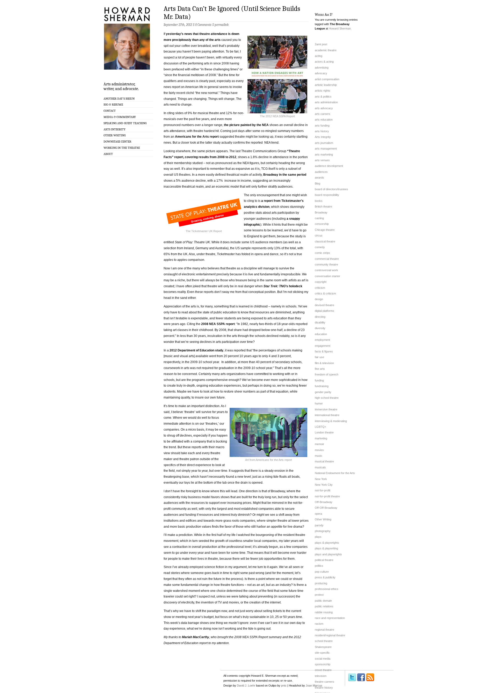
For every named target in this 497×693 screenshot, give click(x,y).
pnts (284, 685)
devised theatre (324, 305)
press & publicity (325, 577)
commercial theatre (327, 258)
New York (321, 479)
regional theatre (324, 629)
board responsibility (327, 194)
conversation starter (327, 276)
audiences (321, 171)
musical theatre (324, 461)
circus (319, 235)
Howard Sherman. (340, 28)
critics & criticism (325, 293)
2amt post (321, 44)
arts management (326, 148)
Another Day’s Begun (119, 98)
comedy (320, 247)
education (321, 334)
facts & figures (324, 351)
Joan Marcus (314, 685)
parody (319, 525)
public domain (323, 600)
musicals (320, 467)
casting (319, 218)
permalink (222, 25)
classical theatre (325, 241)
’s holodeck (283, 286)
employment (322, 339)
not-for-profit (322, 490)
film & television (324, 363)
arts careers (322, 113)
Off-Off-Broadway (326, 507)
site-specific (322, 652)
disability (320, 322)
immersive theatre (326, 409)
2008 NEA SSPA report (218, 324)
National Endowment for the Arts (335, 473)
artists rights (322, 90)
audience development (329, 165)
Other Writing (115, 135)
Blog (317, 183)
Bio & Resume (113, 104)
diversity (320, 328)
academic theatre (326, 50)
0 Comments (203, 25)
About (108, 154)
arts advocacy (324, 108)
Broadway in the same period (284, 174)
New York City (324, 484)
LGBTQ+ (320, 426)
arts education (324, 119)
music (318, 455)
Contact (110, 111)
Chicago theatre (325, 229)
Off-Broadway (323, 502)
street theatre (323, 670)
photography (323, 531)
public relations (324, 606)
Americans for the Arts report (197, 136)
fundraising (321, 386)
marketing (321, 438)
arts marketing (324, 154)
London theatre (324, 432)
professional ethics (326, 589)
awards (319, 177)
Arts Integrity (115, 129)
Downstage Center (117, 141)
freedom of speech (326, 374)
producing (321, 583)
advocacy (321, 73)
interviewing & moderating (331, 421)
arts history (322, 131)
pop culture (322, 571)
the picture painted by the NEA (246, 125)
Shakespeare (323, 646)
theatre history (324, 687)
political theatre (324, 560)
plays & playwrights (327, 542)
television (320, 675)
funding (319, 380)
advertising (321, 67)
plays (318, 536)
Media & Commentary (120, 117)
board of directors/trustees (331, 189)
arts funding (322, 125)
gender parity (323, 392)
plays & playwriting (326, 548)
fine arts (320, 368)
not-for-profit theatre (327, 496)
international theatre (327, 415)
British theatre (323, 206)
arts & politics (323, 96)
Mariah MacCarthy (195, 637)
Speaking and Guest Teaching (125, 123)
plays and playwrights (328, 554)
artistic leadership (326, 84)
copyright (320, 281)
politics (319, 565)
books (319, 200)
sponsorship (322, 664)
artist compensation (327, 79)
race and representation (330, 618)
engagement (322, 345)
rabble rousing (324, 612)
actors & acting (324, 61)
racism (319, 623)
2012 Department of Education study (196, 350)
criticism (320, 287)
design (319, 299)
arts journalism (324, 142)
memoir (319, 444)
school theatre (324, 641)
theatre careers (324, 681)
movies (319, 450)
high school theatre (327, 397)
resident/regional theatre (330, 635)
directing (320, 316)
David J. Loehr (246, 685)
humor (319, 403)
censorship (322, 223)
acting (318, 55)
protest (319, 594)
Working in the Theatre (122, 148)
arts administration (326, 102)
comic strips (322, 252)
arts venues (322, 160)
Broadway (321, 212)
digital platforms (324, 310)
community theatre (326, 264)
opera (318, 513)
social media (322, 658)
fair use (319, 357)
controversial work (326, 270)
